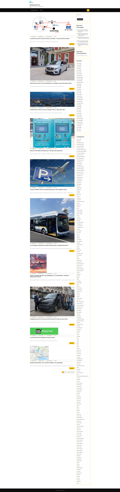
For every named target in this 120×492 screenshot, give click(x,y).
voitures (79, 481)
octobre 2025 (80, 80)
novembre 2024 (80, 99)
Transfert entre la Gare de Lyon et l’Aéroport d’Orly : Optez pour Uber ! (47, 109)
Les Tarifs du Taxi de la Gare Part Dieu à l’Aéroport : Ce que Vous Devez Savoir (50, 38)
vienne (79, 476)
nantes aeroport (80, 324)
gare (78, 258)
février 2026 (80, 73)
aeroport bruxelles (81, 146)
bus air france (80, 210)
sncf (78, 395)
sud (78, 405)
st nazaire (79, 403)
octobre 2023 (80, 122)
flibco (79, 248)
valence (79, 471)
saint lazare (80, 384)
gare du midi (80, 265)
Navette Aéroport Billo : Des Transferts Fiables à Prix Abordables (46, 362)
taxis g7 (79, 455)
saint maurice (80, 388)
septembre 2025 (80, 82)
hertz (79, 272)
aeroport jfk (80, 161)
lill (78, 284)
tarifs (79, 410)
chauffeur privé (80, 225)
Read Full (72, 44)
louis (79, 293)
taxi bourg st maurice (81, 419)
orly (78, 334)
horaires (79, 274)
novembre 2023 (80, 120)
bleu (78, 196)
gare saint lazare (80, 270)
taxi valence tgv (80, 452)
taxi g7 (79, 424)
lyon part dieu (80, 303)
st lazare (79, 400)
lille (78, 286)
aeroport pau (80, 180)
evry (78, 246)
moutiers (79, 315)
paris (79, 348)
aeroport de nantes (81, 158)
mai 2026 (79, 68)
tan (78, 407)
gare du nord (80, 267)
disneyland (79, 239)
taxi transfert (80, 450)
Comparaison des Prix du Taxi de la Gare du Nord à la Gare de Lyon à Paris (49, 319)
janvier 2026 (80, 75)
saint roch (79, 391)
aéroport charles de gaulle (82, 149)
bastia (79, 191)
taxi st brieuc (80, 441)
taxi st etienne (80, 443)
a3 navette (79, 139)
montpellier (80, 312)
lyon (78, 296)
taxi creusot (80, 422)
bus (78, 208)
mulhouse (79, 317)
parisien (79, 355)
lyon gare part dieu (81, 301)
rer (78, 374)
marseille (79, 310)
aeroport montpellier (81, 170)
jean (78, 277)
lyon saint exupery (81, 305)
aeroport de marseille (81, 156)
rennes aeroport (80, 372)
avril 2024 (79, 111)
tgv (78, 462)
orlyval (79, 336)
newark (79, 331)
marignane (79, 308)
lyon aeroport (80, 298)
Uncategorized (80, 467)
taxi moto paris (80, 431)
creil (78, 234)
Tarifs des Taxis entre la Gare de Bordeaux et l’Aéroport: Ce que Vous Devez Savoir (51, 83)
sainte (79, 393)
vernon (79, 474)
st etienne (79, 398)
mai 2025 (79, 89)
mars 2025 (79, 92)
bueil (79, 206)
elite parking (80, 241)
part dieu (79, 362)
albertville (79, 184)
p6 (78, 346)
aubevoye (79, 189)
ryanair (79, 379)
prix (78, 367)
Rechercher (79, 14)
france (79, 251)
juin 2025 (79, 87)
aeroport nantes (80, 172)
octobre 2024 (80, 101)
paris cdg (79, 350)
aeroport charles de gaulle (82, 151)
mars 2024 (79, 113)
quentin (79, 369)
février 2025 (80, 94)
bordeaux (79, 199)
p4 (78, 343)
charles (79, 220)
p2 (78, 339)
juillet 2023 (79, 127)
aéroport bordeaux (81, 144)
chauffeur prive (80, 227)
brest (79, 203)
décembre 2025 (80, 77)
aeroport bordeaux (81, 142)
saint (79, 381)
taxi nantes (79, 433)
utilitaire (79, 469)
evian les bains (80, 244)
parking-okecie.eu (35, 5)
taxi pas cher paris (81, 438)
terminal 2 (79, 457)
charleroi (79, 218)
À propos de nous (34, 10)
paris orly (79, 353)
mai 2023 (79, 130)
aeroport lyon (80, 163)
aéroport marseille (81, 168)
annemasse (80, 187)
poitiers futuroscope (81, 365)
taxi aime (79, 414)
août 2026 (79, 63)
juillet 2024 (79, 106)
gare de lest (80, 260)
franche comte (80, 253)
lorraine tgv (80, 291)
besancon (79, 194)
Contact (41, 10)
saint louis (79, 386)
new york (79, 329)
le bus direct (80, 282)
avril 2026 (79, 70)
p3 (78, 341)
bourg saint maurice (81, 201)
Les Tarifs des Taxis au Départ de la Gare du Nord (42, 337)
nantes (79, 322)
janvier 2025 (80, 96)
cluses (79, 229)
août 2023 (79, 125)
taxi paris (79, 436)
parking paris (80, 360)
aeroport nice (80, 175)
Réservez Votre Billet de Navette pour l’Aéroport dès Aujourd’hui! (46, 150)
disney (79, 237)
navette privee (80, 327)
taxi (78, 412)
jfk (78, 279)
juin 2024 (79, 108)
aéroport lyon (80, 165)
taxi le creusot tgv (81, 426)
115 (69, 372)
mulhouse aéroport (81, 320)
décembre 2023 (80, 118)
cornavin (79, 232)
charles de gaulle (80, 222)
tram (78, 464)
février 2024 (80, 115)
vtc (78, 483)
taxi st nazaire (80, 448)
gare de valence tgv (81, 263)
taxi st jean (79, 445)
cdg (78, 215)
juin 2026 (79, 66)
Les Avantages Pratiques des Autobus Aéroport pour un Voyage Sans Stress (49, 245)
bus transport (80, 213)
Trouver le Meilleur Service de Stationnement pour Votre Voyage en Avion (48, 189)
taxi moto (79, 429)
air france (79, 182)
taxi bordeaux (80, 417)
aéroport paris (80, 177)
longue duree (80, 289)
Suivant (73, 372)
